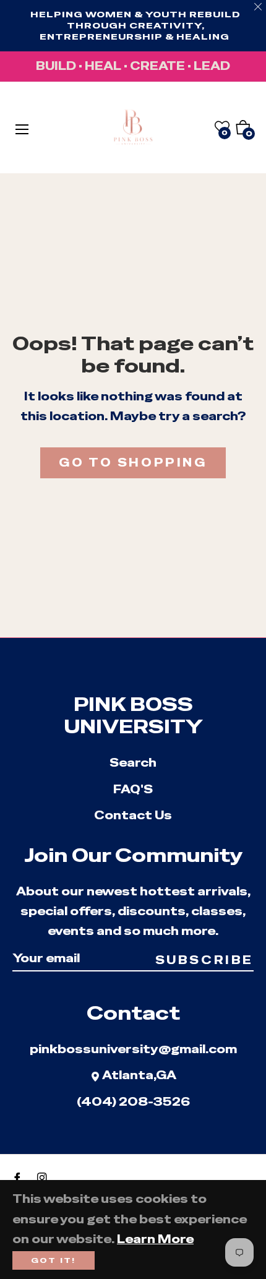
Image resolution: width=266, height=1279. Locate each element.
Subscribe (204, 960)
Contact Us (133, 815)
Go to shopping (133, 462)
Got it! (53, 1260)
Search (133, 763)
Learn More (155, 1239)
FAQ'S (133, 789)
